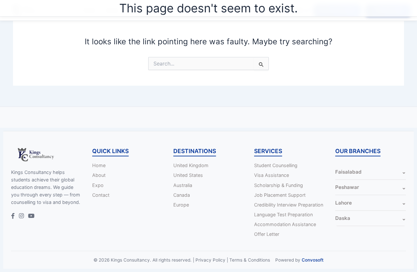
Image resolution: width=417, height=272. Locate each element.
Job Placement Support (280, 195)
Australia (182, 185)
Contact (100, 195)
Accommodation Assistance (285, 224)
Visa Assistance (271, 175)
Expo (98, 185)
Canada (181, 195)
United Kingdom (190, 165)
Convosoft (313, 260)
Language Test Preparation (283, 214)
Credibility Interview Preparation (288, 205)
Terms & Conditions (249, 260)
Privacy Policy (210, 260)
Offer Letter (266, 234)
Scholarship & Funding (278, 185)
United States (188, 175)
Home (99, 165)
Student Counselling (275, 165)
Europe (181, 205)
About (99, 175)
